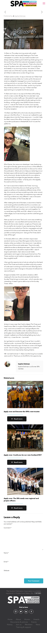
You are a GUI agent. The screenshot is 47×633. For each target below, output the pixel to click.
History (9, 624)
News (38, 624)
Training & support (23, 627)
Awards (36, 619)
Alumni (27, 619)
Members (28, 624)
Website (6, 570)
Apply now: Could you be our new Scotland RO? (23, 455)
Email (6, 562)
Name (6, 553)
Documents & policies (19, 622)
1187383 (37, 593)
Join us (18, 624)
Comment (7, 528)
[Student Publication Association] (23, 3)
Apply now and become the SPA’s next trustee (21, 412)
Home (10, 619)
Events (34, 622)
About (18, 619)
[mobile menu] (44, 3)
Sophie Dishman (20, 16)
